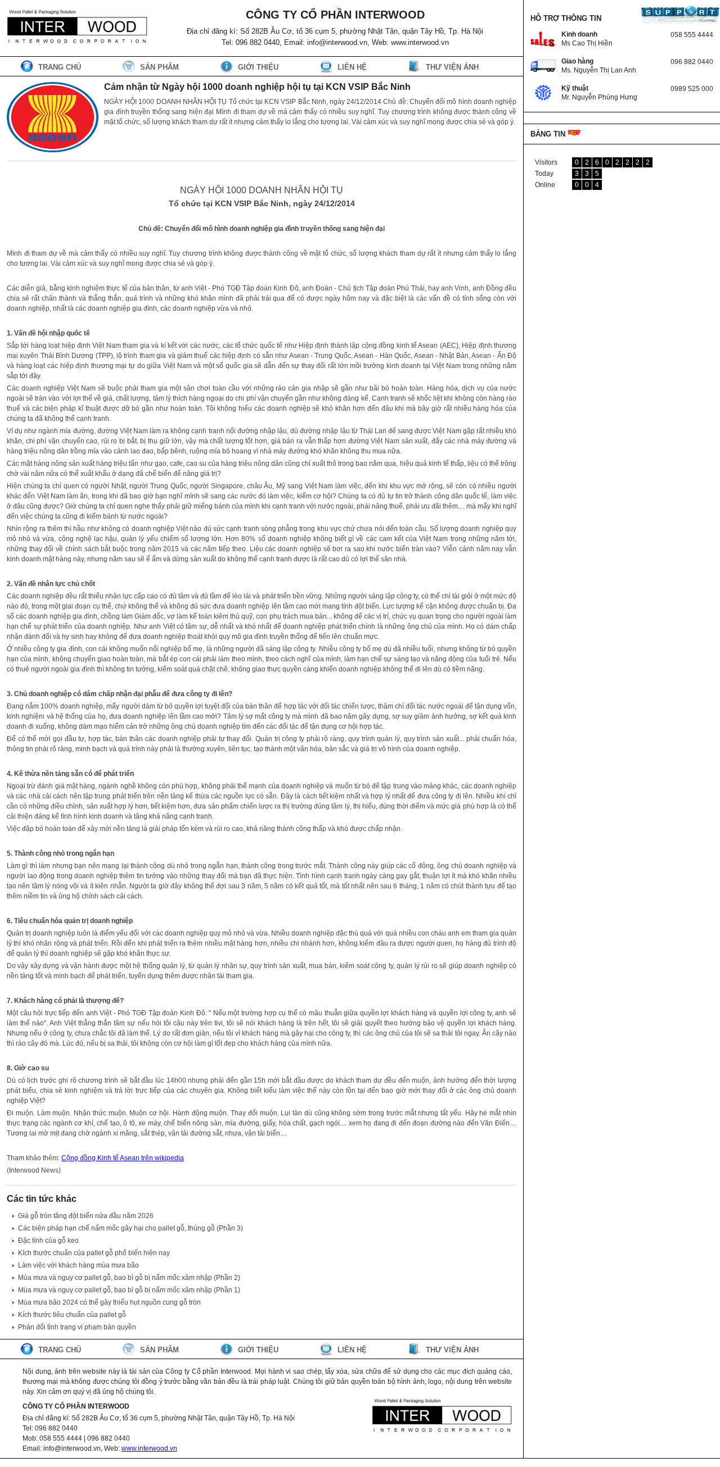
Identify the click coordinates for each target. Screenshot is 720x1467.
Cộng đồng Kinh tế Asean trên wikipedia (122, 1158)
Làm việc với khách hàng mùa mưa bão (78, 1265)
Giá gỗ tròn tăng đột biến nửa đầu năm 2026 (86, 1216)
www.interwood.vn (149, 1448)
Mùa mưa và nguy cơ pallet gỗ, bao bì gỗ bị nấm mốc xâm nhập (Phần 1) (129, 1290)
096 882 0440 (691, 62)
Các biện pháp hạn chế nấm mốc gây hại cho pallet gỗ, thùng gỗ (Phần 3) (130, 1228)
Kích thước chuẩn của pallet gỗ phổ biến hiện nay (94, 1253)
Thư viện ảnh (452, 67)
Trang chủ (59, 67)
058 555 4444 (691, 35)
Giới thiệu (258, 67)
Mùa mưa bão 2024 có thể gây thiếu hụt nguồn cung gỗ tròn (109, 1302)
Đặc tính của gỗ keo (48, 1241)
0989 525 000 (691, 89)
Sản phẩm (159, 67)
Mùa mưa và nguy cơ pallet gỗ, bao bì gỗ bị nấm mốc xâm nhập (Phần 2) (129, 1278)
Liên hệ (352, 67)
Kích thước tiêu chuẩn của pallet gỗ (72, 1315)
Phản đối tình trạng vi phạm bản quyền (77, 1327)
